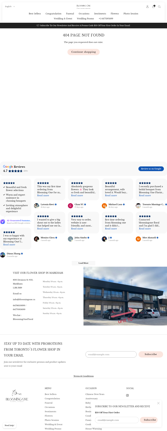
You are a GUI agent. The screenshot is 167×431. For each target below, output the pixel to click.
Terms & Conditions (83, 376)
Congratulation (53, 14)
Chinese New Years (94, 394)
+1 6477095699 (106, 19)
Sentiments (100, 14)
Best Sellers (35, 14)
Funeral (70, 14)
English (8, 6)
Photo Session (131, 14)
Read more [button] (43, 195)
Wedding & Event (63, 19)
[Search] (159, 6)
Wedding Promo (85, 19)
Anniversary (91, 398)
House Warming (93, 428)
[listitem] (83, 25)
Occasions (84, 14)
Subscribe (150, 420)
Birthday (89, 407)
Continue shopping (83, 52)
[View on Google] (36, 205)
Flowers (115, 14)
